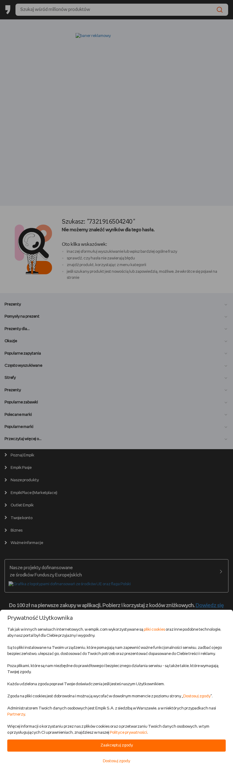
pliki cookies (154, 630)
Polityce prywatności (128, 733)
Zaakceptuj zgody (116, 745)
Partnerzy (16, 714)
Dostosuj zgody (197, 696)
